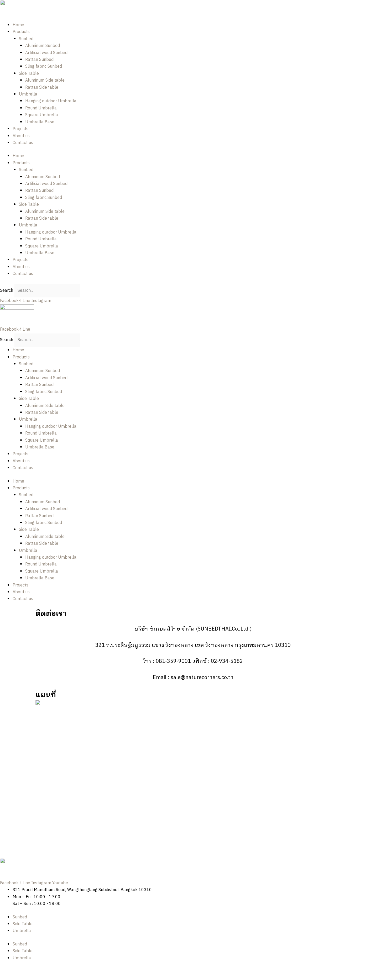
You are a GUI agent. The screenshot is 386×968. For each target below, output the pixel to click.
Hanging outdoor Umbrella (50, 101)
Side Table (29, 73)
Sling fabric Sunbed (43, 66)
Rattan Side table (41, 87)
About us (21, 136)
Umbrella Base (39, 122)
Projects (20, 129)
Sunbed (26, 39)
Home (18, 25)
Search (6, 290)
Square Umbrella (41, 115)
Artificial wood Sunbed (46, 52)
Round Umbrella (41, 108)
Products (21, 31)
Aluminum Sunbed (42, 45)
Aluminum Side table (45, 80)
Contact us (23, 142)
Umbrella (28, 94)
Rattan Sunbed (39, 59)
